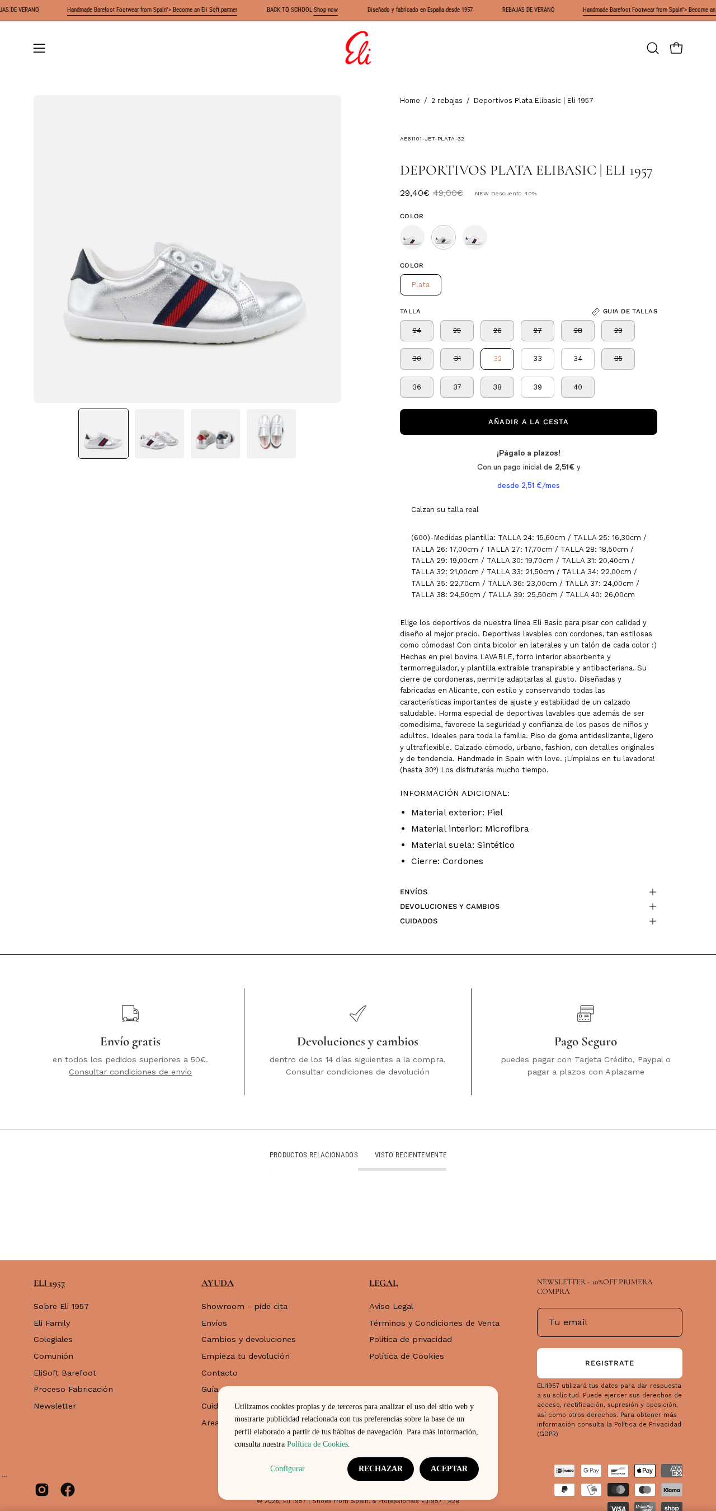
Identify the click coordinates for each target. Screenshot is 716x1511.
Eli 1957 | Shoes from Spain (326, 1501)
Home (410, 100)
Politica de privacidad (410, 1339)
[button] (653, 48)
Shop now (308, 9)
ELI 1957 (49, 1283)
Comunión (53, 1356)
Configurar (287, 1469)
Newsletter (55, 1405)
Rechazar (381, 1469)
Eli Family (52, 1322)
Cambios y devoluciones (248, 1339)
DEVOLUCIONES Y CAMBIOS (450, 906)
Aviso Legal (391, 1306)
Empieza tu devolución (245, 1356)
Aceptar (449, 1469)
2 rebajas (447, 100)
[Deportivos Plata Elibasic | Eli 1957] (103, 434)
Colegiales (53, 1339)
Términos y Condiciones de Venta (434, 1322)
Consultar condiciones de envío (130, 1071)
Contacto (219, 1372)
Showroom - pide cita (244, 1306)
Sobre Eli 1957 (61, 1306)
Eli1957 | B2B (440, 1501)
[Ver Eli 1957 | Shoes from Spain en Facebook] (67, 1489)
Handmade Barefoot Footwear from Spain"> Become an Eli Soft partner (134, 9)
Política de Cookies (406, 1356)
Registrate (610, 1363)
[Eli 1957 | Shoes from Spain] (358, 48)
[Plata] (443, 237)
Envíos (214, 1322)
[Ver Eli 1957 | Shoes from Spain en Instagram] (42, 1489)
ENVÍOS (413, 892)
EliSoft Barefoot (65, 1372)
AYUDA (217, 1283)
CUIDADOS (418, 921)
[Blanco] (412, 237)
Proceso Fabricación (73, 1389)
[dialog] (358, 1443)
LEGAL (383, 1283)
